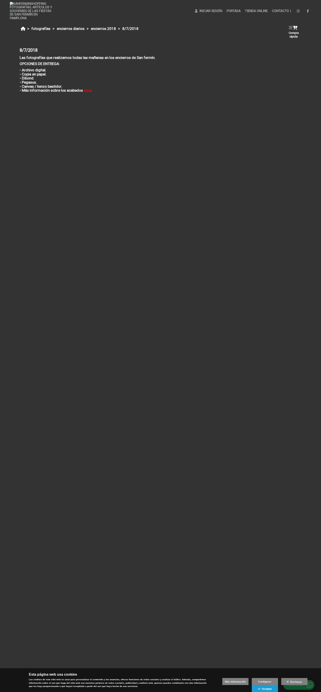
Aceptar (266, 688)
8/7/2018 (130, 28)
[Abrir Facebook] (308, 11)
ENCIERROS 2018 (103, 28)
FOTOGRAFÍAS (40, 28)
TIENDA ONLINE (256, 11)
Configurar (264, 681)
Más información (235, 681)
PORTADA (234, 11)
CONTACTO (280, 11)
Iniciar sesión (210, 11)
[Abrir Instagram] (298, 11)
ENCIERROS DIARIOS (71, 28)
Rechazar (295, 681)
